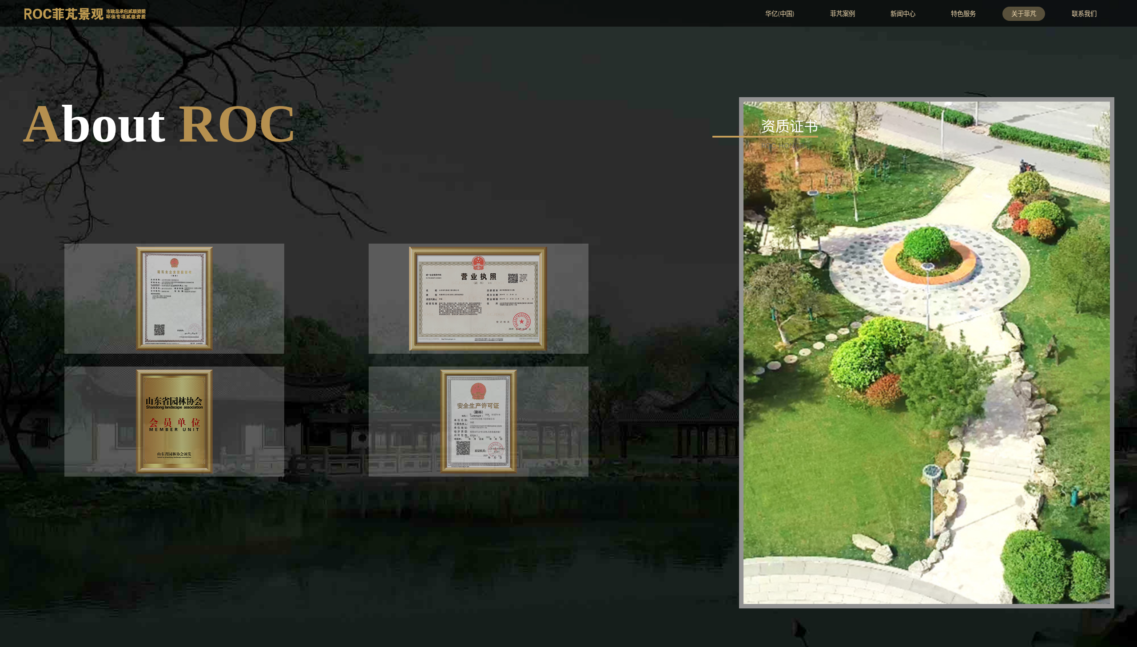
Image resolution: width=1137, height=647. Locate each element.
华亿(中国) (780, 13)
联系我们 (1084, 13)
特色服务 (963, 13)
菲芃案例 (842, 13)
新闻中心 (903, 13)
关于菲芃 (1023, 13)
